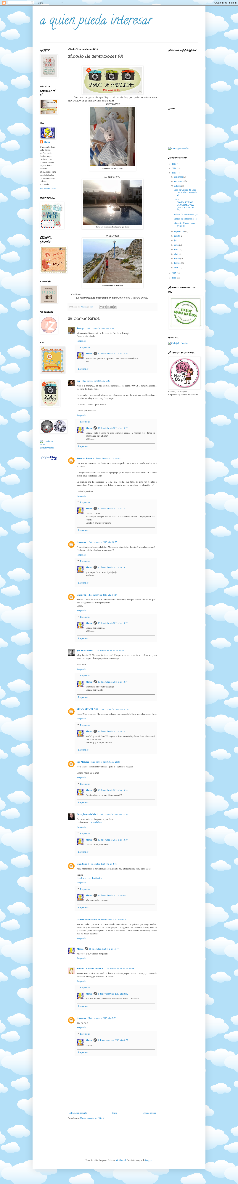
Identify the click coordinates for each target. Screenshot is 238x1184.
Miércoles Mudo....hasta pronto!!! (184, 224)
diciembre (178, 176)
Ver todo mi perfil (48, 188)
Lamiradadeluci (96, 822)
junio (176, 244)
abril (176, 253)
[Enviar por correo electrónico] (101, 307)
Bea (78, 380)
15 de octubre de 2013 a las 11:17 (104, 948)
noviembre (179, 181)
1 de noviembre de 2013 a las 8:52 (113, 993)
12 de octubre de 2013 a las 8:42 (100, 328)
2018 (174, 163)
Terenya (80, 328)
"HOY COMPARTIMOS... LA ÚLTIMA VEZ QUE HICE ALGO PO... (184, 205)
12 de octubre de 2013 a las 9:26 (95, 380)
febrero (177, 262)
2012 (174, 272)
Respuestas (85, 347)
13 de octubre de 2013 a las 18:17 (113, 622)
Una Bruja (82, 863)
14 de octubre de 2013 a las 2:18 (102, 863)
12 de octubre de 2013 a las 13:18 (113, 508)
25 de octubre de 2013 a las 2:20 (102, 1017)
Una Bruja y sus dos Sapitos (89, 877)
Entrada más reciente (78, 1112)
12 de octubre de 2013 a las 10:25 (102, 542)
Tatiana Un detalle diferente (90, 968)
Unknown (81, 542)
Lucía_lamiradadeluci (87, 814)
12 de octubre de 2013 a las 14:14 (102, 594)
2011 (174, 277)
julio (176, 240)
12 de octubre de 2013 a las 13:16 (113, 353)
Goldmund (121, 1160)
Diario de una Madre (87, 919)
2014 (174, 168)
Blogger (148, 1160)
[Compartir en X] (108, 307)
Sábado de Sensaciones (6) (185, 218)
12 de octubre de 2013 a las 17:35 (114, 709)
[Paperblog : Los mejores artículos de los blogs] (49, 459)
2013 (174, 172)
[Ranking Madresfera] (178, 148)
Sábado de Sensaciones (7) (185, 214)
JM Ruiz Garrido (85, 650)
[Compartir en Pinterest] (115, 307)
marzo (177, 258)
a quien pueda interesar (96, 22)
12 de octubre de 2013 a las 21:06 (105, 761)
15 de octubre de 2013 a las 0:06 (112, 919)
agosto (177, 235)
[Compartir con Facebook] (112, 307)
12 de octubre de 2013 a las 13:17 (113, 427)
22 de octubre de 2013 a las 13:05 (119, 968)
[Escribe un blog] (105, 307)
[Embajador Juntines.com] (178, 343)
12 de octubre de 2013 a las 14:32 (109, 650)
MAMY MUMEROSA (87, 709)
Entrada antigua (149, 1112)
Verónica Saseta (84, 458)
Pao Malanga (83, 761)
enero (177, 267)
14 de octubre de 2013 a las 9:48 (112, 895)
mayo (177, 249)
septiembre (179, 231)
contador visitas (47, 447)
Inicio (114, 1112)
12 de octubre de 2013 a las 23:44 (113, 814)
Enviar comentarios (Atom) (92, 1117)
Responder (81, 340)
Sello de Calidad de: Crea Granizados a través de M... (185, 192)
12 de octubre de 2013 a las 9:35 (107, 458)
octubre (177, 185)
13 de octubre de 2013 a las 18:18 (113, 731)
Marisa (89, 353)
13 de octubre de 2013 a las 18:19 (113, 839)
